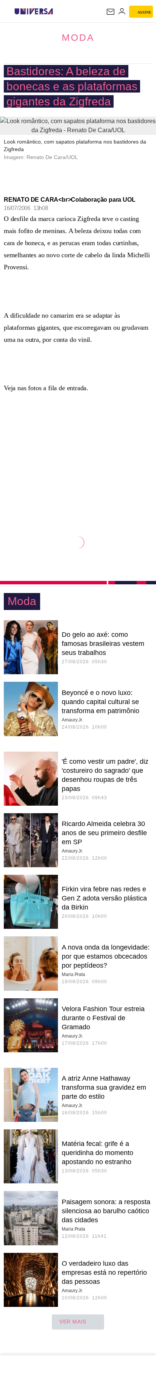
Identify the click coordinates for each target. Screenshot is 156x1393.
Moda (78, 37)
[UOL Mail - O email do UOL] (110, 11)
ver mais (72, 1322)
